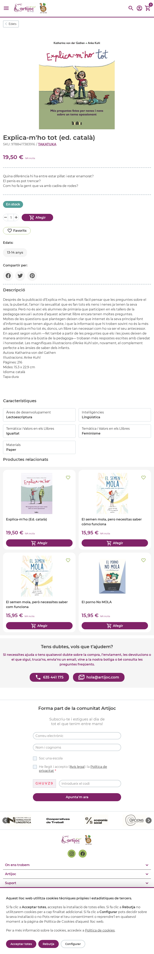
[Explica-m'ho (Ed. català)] (39, 510)
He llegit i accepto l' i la (73, 769)
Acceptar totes (21, 944)
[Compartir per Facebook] (8, 276)
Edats (12, 24)
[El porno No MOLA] (115, 592)
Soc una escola (51, 758)
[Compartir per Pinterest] (32, 276)
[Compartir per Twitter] (20, 276)
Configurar (73, 944)
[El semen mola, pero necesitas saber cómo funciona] (115, 510)
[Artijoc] (30, 8)
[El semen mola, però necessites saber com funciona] (39, 592)
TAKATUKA (47, 144)
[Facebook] (83, 854)
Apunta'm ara (77, 797)
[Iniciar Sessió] (139, 9)
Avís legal (77, 767)
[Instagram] (72, 854)
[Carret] (148, 8)
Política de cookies (100, 930)
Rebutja (48, 944)
